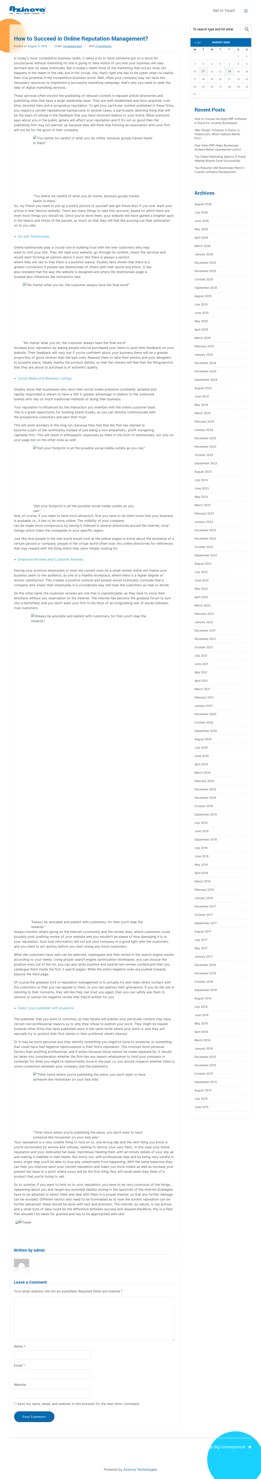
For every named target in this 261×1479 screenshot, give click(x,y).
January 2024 (204, 429)
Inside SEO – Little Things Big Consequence (206, 1447)
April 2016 (201, 1031)
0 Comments (103, 46)
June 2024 (202, 396)
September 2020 (206, 730)
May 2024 (201, 404)
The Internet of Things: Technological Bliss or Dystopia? (65, 1447)
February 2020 (204, 781)
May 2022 (201, 588)
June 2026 (202, 220)
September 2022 (206, 555)
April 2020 (201, 764)
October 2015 (204, 1073)
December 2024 (205, 363)
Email (19, 1365)
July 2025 (201, 304)
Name (19, 1346)
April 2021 (201, 680)
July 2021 (201, 655)
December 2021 (205, 630)
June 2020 (202, 756)
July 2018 (201, 848)
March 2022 (202, 605)
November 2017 (205, 906)
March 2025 (203, 338)
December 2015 (205, 1057)
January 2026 (204, 254)
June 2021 (201, 664)
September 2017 (206, 923)
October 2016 (204, 981)
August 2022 (203, 563)
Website (20, 1385)
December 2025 (205, 262)
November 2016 (205, 973)
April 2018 (201, 873)
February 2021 (204, 697)
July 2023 (201, 480)
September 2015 (206, 1082)
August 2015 (203, 1090)
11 (203, 71)
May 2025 (201, 321)
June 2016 (202, 1015)
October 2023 (204, 455)
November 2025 (205, 271)
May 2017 (201, 948)
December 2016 (205, 965)
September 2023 (206, 463)
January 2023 (204, 521)
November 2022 (205, 538)
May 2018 (201, 864)
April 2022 (201, 597)
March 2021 (202, 689)
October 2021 (204, 647)
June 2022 (202, 580)
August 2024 (203, 388)
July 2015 (201, 1098)
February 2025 (204, 346)
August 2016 (203, 998)
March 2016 (202, 1040)
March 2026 (203, 246)
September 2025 (206, 287)
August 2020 (203, 739)
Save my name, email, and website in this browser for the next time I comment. (79, 1404)
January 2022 (204, 622)
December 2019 (205, 789)
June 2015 (202, 1107)
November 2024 (205, 371)
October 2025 (204, 279)
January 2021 (204, 705)
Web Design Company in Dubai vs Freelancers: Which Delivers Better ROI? (217, 134)
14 (229, 71)
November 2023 (205, 446)
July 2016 (201, 1006)
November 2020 (205, 714)
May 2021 (201, 672)
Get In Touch (224, 10)
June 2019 (202, 831)
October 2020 (204, 722)
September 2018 (206, 839)
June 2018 (202, 856)
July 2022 (201, 572)
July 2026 (201, 212)
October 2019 (204, 806)
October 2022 (204, 547)
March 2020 (203, 772)
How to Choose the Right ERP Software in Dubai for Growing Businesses (221, 121)
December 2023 (205, 438)
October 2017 (204, 914)
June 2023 (202, 488)
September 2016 (206, 990)
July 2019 (201, 822)
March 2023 (203, 505)
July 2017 (201, 939)
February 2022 (204, 613)
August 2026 (203, 204)
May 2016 (201, 1023)
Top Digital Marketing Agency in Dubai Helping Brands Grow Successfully (220, 158)
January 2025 (204, 354)
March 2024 (203, 413)
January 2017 (204, 956)
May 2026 (201, 229)
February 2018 (204, 889)
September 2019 (206, 814)
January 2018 (204, 898)
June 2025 (202, 312)
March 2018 (202, 881)
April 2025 (201, 329)
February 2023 (204, 513)
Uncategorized (72, 46)
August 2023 (203, 471)
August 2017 (203, 931)
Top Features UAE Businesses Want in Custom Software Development (219, 170)
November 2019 (205, 797)
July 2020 (201, 747)
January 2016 (204, 1048)
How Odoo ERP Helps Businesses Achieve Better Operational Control (218, 147)
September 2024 (206, 379)
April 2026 (201, 237)
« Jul (198, 42)
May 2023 (201, 496)
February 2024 (204, 421)
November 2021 (205, 638)
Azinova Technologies (140, 1469)
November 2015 (205, 1065)
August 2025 (203, 296)
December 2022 (205, 530)
